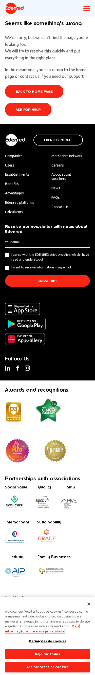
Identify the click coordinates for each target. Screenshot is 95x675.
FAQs (55, 197)
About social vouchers (61, 176)
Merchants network (66, 156)
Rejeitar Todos (47, 654)
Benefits (12, 184)
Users (9, 165)
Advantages (14, 193)
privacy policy (60, 254)
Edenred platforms (19, 202)
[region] (47, 636)
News (55, 188)
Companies (14, 156)
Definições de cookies (47, 641)
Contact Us (60, 207)
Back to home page (34, 91)
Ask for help (28, 109)
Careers (57, 165)
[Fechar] (88, 604)
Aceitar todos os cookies (47, 667)
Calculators (14, 212)
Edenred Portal (58, 140)
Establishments (17, 174)
